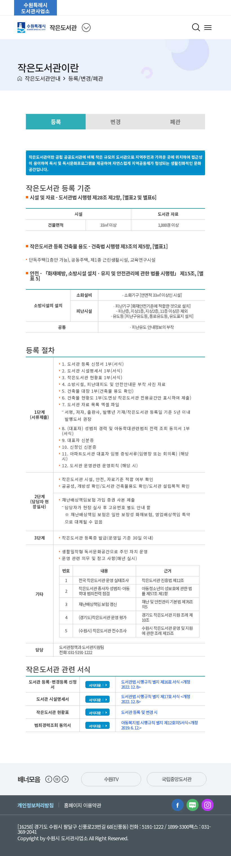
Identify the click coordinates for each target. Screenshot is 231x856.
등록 (56, 122)
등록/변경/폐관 (85, 78)
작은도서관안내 (42, 78)
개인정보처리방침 (35, 805)
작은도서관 (63, 27)
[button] (48, 779)
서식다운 (95, 685)
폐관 (175, 122)
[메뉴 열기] (208, 27)
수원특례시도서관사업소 (35, 8)
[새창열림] (178, 805)
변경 (115, 122)
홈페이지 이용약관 (82, 805)
